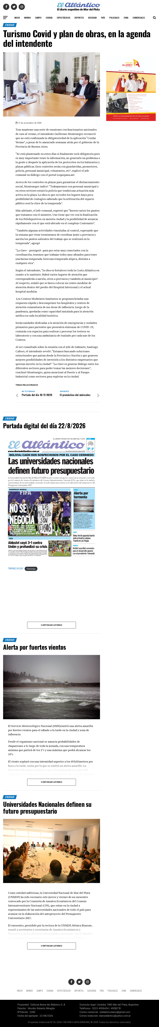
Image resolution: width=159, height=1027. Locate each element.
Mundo (27, 17)
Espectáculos (63, 17)
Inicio (17, 17)
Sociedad (92, 17)
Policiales (114, 17)
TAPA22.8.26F (15, 568)
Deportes (79, 17)
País (103, 17)
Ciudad (49, 17)
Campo (38, 17)
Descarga (31, 568)
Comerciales (139, 17)
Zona (126, 17)
